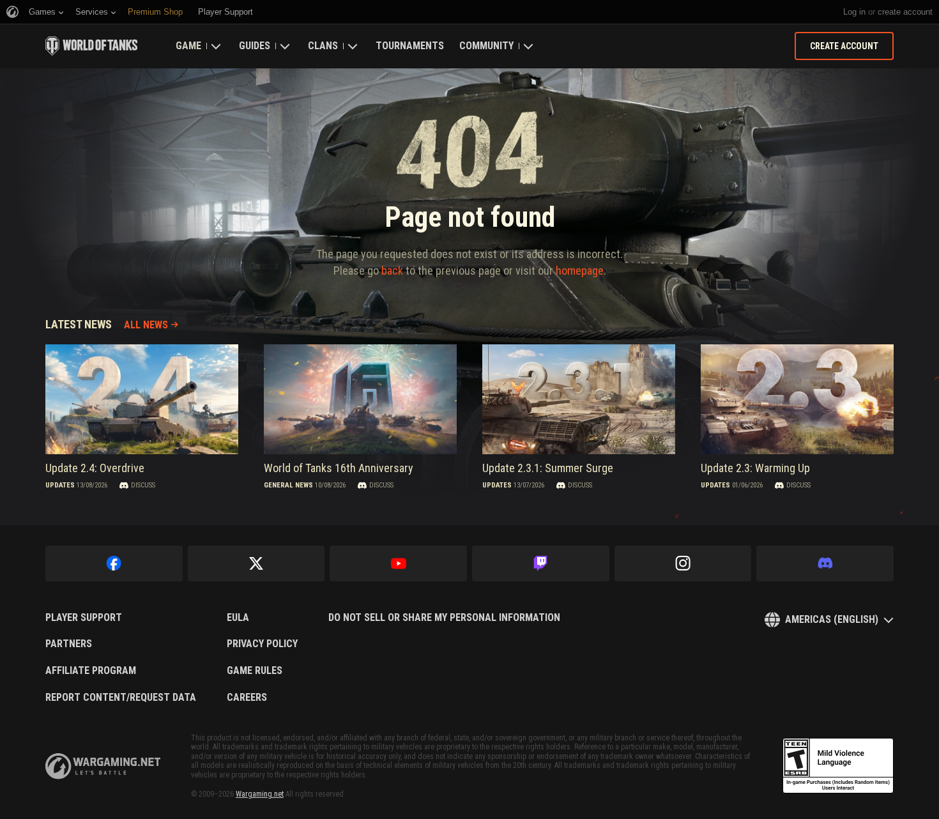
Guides (254, 46)
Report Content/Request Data (120, 697)
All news (146, 325)
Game (188, 46)
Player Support (83, 618)
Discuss (143, 485)
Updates (60, 485)
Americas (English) (831, 619)
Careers (247, 697)
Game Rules (254, 671)
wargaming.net (102, 766)
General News (288, 485)
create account (905, 12)
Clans (323, 46)
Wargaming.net (260, 794)
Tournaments (410, 46)
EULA (238, 618)
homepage (580, 270)
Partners (68, 644)
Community (486, 46)
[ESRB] (838, 766)
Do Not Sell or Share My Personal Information (444, 618)
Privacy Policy (262, 644)
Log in (854, 12)
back (392, 270)
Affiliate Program (90, 671)
